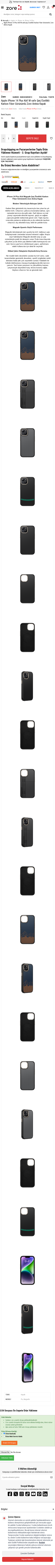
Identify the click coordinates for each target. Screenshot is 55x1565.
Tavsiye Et (39, 188)
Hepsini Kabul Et (27, 1559)
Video (27, 188)
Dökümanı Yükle (7, 1458)
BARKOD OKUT (35, 7)
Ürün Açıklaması (11, 188)
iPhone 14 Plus (29, 21)
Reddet (42, 1542)
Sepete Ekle (32, 138)
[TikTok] (27, 1494)
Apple (13, 21)
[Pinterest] (39, 1494)
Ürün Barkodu (10, 1434)
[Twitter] (15, 1494)
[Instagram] (21, 1494)
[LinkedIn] (45, 1494)
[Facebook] (9, 1494)
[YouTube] (33, 1494)
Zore (3, 96)
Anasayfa (6, 21)
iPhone (19, 21)
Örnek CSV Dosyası (9, 1443)
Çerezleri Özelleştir (28, 1553)
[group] (27, 53)
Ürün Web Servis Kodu (13, 1436)
